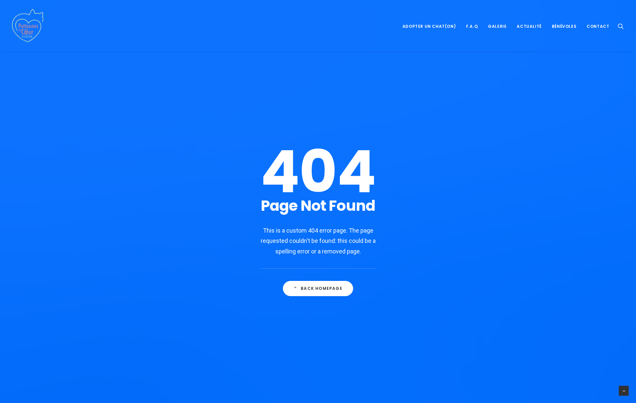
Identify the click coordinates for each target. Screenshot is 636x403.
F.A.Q (472, 26)
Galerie (497, 26)
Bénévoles (564, 26)
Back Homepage (322, 288)
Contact (598, 26)
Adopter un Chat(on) (429, 26)
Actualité (529, 26)
